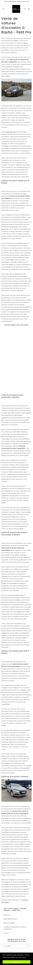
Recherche (7, 915)
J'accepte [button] (16, 962)
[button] (3, 9)
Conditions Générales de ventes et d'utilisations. (15, 928)
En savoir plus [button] (21, 957)
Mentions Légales (9, 923)
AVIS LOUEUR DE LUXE (10, 919)
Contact (6, 933)
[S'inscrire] (27, 946)
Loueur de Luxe (10, 132)
